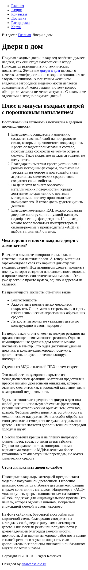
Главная (17, 6)
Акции (16, 10)
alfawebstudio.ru (34, 564)
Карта (16, 27)
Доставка (18, 18)
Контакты (19, 14)
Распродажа (20, 23)
